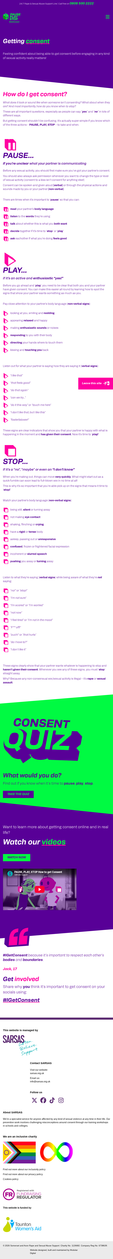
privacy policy (35, 1174)
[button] (18, 794)
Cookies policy (10, 1179)
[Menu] (108, 16)
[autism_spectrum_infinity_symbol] (56, 1152)
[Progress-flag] (19, 1152)
